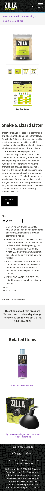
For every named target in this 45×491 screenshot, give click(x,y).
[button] (9, 201)
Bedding (30, 16)
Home (5, 16)
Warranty (29, 463)
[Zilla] (11, 6)
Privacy (18, 463)
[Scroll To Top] (39, 488)
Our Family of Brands (22, 447)
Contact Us (25, 460)
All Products (17, 16)
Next (37, 71)
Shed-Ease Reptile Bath (22, 385)
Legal (36, 460)
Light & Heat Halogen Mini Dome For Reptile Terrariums (22, 435)
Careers (13, 460)
